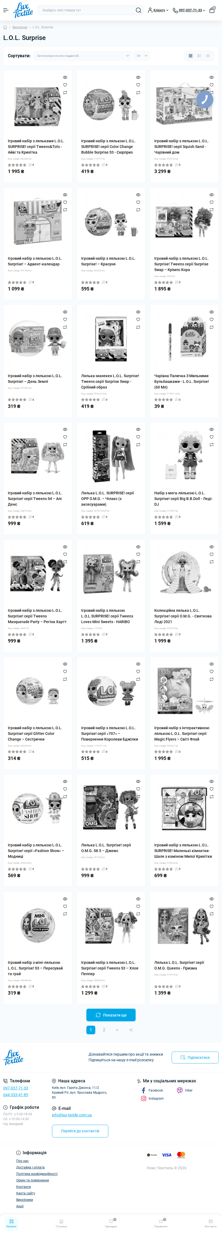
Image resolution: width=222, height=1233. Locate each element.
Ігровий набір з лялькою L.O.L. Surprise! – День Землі (35, 379)
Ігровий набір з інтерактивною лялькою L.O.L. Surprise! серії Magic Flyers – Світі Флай (181, 733)
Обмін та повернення (32, 1180)
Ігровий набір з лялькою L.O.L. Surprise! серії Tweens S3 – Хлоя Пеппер (109, 968)
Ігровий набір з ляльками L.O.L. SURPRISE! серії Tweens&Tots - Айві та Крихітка (36, 146)
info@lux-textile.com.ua (72, 1115)
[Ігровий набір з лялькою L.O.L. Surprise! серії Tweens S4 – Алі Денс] (38, 456)
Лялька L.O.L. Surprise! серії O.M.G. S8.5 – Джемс (106, 848)
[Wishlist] (65, 85)
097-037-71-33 (15, 1088)
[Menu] (6, 10)
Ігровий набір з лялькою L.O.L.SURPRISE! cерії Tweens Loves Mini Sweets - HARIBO (107, 616)
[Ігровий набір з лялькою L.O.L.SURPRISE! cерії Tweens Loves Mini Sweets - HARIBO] (111, 573)
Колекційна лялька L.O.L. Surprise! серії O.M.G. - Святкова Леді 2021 (183, 616)
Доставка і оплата (30, 1167)
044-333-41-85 (15, 1095)
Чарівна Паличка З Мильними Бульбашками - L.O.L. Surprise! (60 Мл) (181, 381)
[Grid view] (190, 56)
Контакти (23, 1187)
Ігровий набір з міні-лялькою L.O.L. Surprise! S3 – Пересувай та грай (35, 968)
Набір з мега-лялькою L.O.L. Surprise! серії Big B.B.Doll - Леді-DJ (183, 498)
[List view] (199, 56)
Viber (188, 1090)
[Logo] (23, 10)
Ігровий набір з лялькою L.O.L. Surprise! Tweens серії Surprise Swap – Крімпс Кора (181, 264)
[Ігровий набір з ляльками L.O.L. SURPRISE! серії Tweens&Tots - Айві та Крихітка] (38, 104)
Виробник (19, 27)
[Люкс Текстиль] (37, 1057)
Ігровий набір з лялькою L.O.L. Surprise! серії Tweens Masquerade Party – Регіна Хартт (37, 616)
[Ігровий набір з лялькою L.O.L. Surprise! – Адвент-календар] (38, 221)
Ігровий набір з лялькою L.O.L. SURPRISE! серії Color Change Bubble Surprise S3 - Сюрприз (108, 146)
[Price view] (208, 56)
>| (130, 1029)
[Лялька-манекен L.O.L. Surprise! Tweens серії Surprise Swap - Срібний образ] (111, 339)
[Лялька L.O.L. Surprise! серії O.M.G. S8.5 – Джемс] (111, 808)
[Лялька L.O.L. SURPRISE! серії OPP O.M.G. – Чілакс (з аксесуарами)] (111, 456)
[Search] (138, 10)
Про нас (22, 1161)
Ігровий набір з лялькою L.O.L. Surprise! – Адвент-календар (35, 261)
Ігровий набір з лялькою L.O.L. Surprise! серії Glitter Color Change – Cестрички (35, 733)
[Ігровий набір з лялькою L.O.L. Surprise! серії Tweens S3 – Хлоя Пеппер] (111, 925)
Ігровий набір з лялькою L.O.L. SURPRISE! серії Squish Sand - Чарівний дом (181, 146)
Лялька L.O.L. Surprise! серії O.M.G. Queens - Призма (179, 965)
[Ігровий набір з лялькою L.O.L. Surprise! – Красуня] (111, 221)
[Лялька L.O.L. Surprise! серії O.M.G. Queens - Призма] (184, 925)
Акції (20, 1206)
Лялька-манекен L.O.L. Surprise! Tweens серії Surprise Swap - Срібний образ (110, 381)
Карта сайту (25, 1193)
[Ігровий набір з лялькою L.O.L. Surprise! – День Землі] (38, 339)
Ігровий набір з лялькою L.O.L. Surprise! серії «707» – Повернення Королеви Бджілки (109, 733)
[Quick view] (65, 77)
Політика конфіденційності (37, 1174)
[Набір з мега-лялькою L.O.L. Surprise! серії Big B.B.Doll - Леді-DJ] (184, 456)
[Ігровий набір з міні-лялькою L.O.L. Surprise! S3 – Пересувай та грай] (38, 925)
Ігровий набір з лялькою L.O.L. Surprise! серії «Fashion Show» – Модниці (36, 851)
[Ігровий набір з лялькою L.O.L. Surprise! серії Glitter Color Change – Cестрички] (38, 691)
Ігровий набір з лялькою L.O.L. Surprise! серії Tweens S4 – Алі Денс (35, 498)
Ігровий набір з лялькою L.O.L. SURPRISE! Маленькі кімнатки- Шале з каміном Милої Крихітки (183, 851)
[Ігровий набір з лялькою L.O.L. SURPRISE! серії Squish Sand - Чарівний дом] (184, 104)
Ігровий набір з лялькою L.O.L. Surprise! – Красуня (108, 261)
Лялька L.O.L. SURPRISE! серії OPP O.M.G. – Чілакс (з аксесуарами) (107, 498)
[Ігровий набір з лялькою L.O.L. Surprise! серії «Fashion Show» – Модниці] (38, 808)
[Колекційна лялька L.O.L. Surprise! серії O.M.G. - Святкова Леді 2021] (184, 573)
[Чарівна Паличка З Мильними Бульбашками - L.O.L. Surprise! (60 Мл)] (184, 339)
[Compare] (65, 92)
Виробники (24, 1200)
